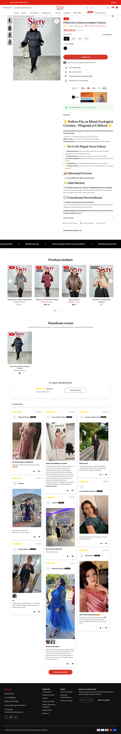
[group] (36, 48)
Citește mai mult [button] (51, 486)
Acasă (9, 16)
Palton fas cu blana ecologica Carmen (19, 367)
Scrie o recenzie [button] (75, 390)
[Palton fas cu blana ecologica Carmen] (19, 348)
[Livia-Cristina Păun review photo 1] (60, 441)
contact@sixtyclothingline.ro (13, 712)
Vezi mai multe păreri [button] (60, 672)
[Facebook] (6, 717)
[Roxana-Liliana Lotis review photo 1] (93, 441)
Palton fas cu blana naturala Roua (47, 299)
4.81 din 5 (49, 389)
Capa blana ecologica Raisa (101, 299)
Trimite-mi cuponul (103, 700)
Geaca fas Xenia (74, 299)
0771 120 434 (8, 709)
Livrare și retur (47, 692)
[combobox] (95, 8)
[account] (108, 8)
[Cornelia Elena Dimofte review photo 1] (93, 514)
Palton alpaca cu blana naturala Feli (20, 299)
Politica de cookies (66, 701)
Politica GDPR (47, 710)
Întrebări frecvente (48, 695)
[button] (4, 2)
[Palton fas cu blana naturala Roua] (47, 281)
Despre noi (45, 713)
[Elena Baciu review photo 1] (93, 586)
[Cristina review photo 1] (60, 527)
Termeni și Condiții (48, 701)
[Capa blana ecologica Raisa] (101, 281)
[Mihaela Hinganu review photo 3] (53, 642)
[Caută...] (87, 8)
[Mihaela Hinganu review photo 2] (48, 642)
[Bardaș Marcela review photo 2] (14, 595)
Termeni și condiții (66, 692)
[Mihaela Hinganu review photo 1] (60, 606)
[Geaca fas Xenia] (74, 281)
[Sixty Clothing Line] (60, 8)
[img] (16, 412)
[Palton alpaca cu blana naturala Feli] (19, 281)
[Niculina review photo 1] (26, 508)
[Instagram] (11, 717)
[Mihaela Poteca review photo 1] (26, 441)
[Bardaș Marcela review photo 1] (26, 573)
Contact (45, 698)
